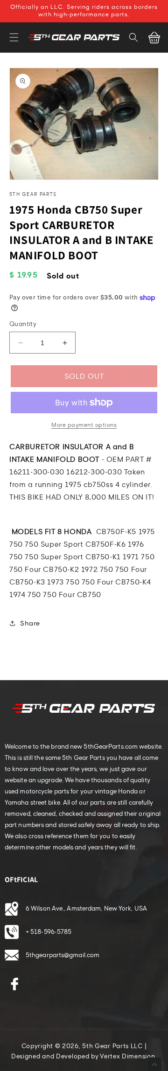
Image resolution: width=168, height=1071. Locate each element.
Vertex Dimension (127, 1056)
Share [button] (30, 623)
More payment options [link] (84, 425)
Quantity (22, 324)
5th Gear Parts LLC (112, 1046)
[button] (14, 37)
